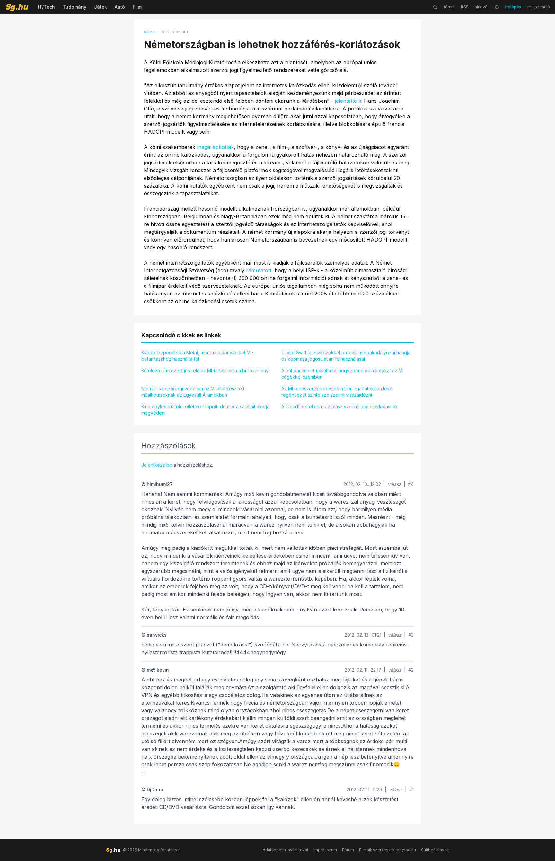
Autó (120, 7)
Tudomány (74, 7)
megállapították (215, 147)
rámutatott (258, 270)
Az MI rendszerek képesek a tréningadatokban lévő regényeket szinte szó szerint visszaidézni (336, 392)
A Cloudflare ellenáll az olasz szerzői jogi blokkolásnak (339, 406)
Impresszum (325, 850)
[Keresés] (435, 7)
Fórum (348, 850)
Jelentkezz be (156, 465)
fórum (449, 6)
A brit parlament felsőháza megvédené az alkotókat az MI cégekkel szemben (342, 374)
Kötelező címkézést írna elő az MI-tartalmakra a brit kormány (205, 370)
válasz (394, 484)
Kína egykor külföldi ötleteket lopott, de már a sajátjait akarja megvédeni (205, 410)
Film (137, 7)
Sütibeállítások (435, 850)
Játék (100, 7)
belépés (513, 6)
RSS (465, 6)
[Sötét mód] (497, 7)
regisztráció (538, 6)
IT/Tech (46, 7)
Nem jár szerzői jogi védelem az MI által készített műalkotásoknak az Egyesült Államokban (192, 392)
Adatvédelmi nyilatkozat (285, 850)
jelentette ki (348, 101)
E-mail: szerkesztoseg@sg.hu (387, 850)
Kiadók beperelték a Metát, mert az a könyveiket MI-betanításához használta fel (197, 356)
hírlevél (482, 6)
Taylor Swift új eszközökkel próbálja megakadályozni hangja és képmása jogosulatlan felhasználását (345, 356)
